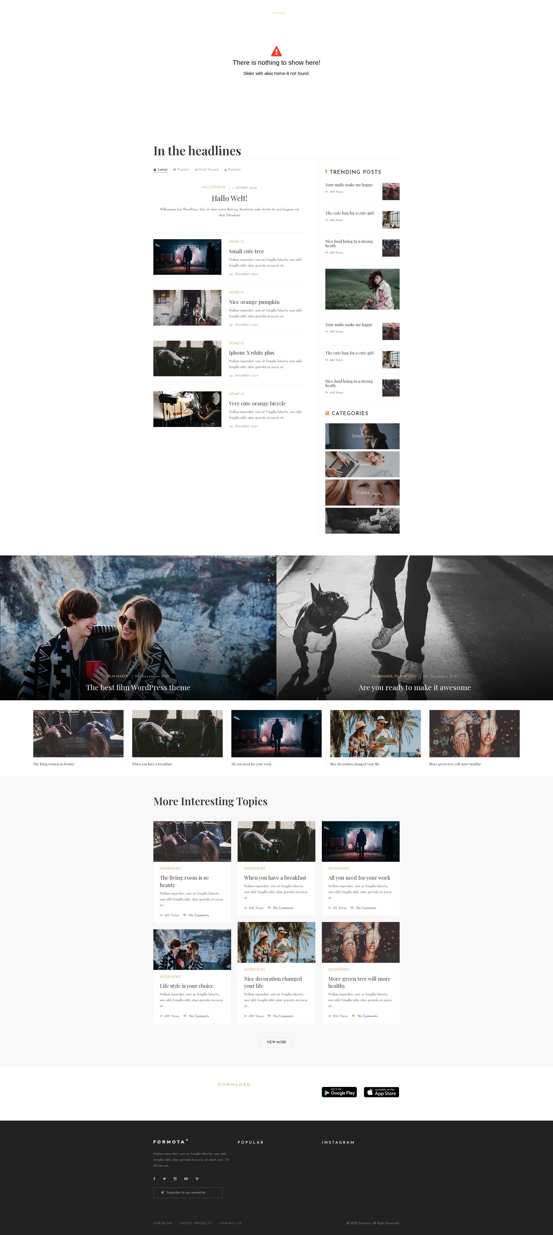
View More (276, 1042)
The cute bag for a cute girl (349, 213)
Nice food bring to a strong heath (349, 243)
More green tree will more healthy (455, 764)
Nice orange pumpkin (254, 301)
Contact (327, 13)
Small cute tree (246, 251)
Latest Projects (196, 1223)
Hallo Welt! (229, 198)
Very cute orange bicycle (257, 403)
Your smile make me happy (349, 184)
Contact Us (230, 1223)
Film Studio (405, 676)
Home (231, 13)
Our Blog (162, 1223)
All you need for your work (251, 764)
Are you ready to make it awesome (415, 687)
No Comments (199, 915)
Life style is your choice (186, 985)
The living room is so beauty (53, 764)
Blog (249, 13)
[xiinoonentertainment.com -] (276, 10)
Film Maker (117, 676)
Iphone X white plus (251, 352)
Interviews (170, 869)
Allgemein (214, 187)
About (304, 13)
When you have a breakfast (152, 764)
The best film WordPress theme (138, 687)
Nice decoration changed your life (355, 764)
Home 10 (236, 242)
